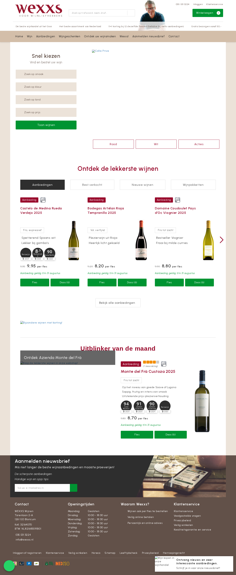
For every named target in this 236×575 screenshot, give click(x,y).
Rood (113, 144)
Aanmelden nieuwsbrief (148, 36)
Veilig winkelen (183, 525)
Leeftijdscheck (129, 553)
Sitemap (110, 553)
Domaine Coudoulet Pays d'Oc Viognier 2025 (175, 210)
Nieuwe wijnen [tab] (142, 184)
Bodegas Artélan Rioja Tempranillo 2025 (106, 210)
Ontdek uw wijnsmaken (100, 36)
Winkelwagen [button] (207, 12)
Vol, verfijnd (98, 230)
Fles (34, 282)
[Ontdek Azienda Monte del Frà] (67, 363)
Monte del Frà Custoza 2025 (148, 371)
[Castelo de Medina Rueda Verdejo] (73, 240)
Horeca (96, 553)
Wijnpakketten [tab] (193, 184)
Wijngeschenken (69, 36)
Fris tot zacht (165, 230)
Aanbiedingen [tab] (42, 184)
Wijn (29, 36)
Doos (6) (65, 282)
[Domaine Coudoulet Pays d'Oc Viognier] (208, 240)
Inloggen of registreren (27, 553)
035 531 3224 (183, 4)
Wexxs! (124, 36)
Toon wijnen (46, 125)
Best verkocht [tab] (92, 184)
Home (19, 36)
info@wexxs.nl (25, 539)
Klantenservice (214, 4)
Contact (174, 36)
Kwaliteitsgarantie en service (192, 529)
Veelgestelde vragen (187, 515)
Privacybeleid (182, 520)
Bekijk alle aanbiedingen (117, 302)
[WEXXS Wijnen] (39, 10)
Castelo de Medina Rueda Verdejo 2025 (41, 210)
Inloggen (198, 4)
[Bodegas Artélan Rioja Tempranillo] (141, 240)
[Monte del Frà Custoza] (202, 401)
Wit (156, 144)
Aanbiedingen (45, 36)
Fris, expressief (32, 230)
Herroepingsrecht (174, 553)
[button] (25, 253)
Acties (198, 144)
